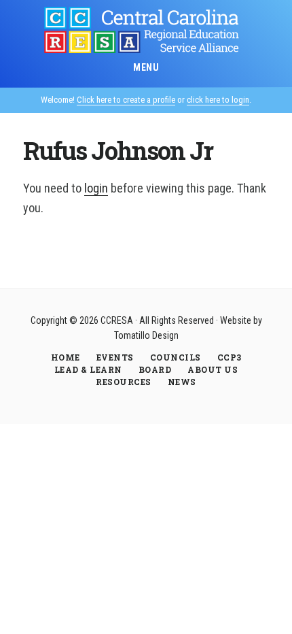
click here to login (218, 100)
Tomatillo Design (146, 335)
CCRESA (146, 30)
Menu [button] (146, 67)
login (96, 188)
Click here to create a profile (126, 100)
